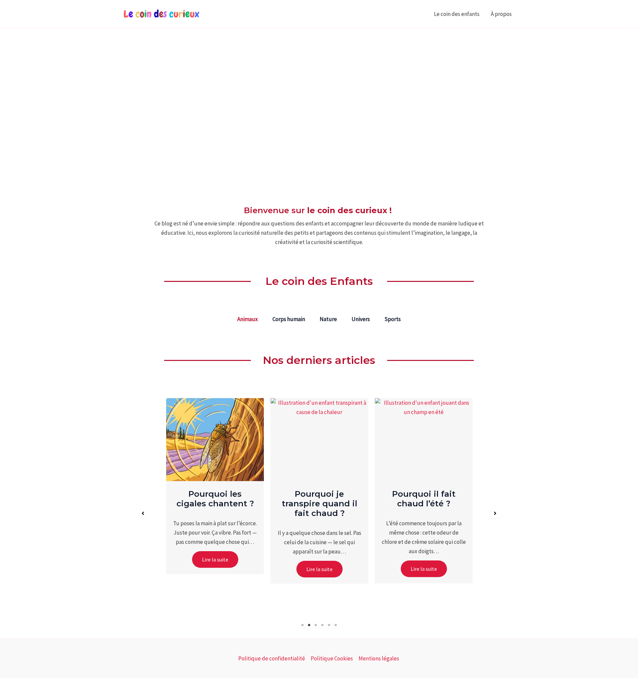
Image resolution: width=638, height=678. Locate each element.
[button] (143, 513)
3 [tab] (315, 625)
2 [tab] (309, 625)
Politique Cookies (332, 658)
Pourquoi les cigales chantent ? (215, 498)
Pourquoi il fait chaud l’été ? (424, 498)
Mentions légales (379, 658)
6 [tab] (335, 625)
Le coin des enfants (456, 14)
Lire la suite (215, 559)
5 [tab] (329, 625)
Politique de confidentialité (271, 658)
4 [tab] (322, 625)
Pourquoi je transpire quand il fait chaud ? (319, 503)
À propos (502, 14)
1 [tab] (302, 625)
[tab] (247, 319)
